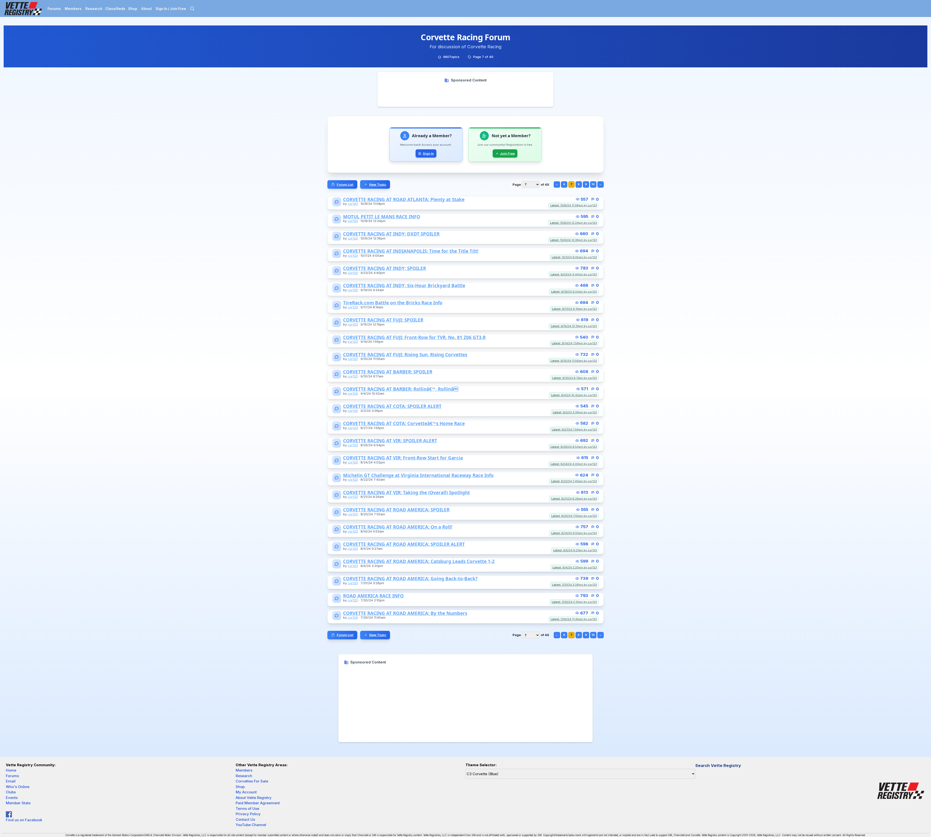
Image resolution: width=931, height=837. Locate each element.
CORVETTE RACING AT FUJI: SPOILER (383, 320)
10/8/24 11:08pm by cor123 (573, 205)
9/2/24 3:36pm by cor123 (575, 412)
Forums (54, 9)
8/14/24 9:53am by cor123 (574, 533)
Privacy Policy (248, 814)
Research (93, 9)
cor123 (353, 204)
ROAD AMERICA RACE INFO (373, 596)
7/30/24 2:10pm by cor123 (574, 602)
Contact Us (245, 819)
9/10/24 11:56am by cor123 (574, 360)
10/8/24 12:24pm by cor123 (573, 222)
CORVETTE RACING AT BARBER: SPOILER (387, 372)
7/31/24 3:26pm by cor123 (574, 584)
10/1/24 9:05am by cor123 (574, 257)
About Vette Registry (254, 797)
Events (12, 797)
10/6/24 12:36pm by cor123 (573, 240)
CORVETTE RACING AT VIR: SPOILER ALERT (390, 440)
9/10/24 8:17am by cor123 (574, 378)
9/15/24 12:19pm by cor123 (574, 326)
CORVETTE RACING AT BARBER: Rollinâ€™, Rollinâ (400, 389)
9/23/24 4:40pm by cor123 (574, 274)
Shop (132, 9)
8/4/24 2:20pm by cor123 (575, 567)
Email (11, 781)
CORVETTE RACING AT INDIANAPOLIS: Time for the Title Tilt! (410, 251)
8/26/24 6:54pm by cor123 (574, 446)
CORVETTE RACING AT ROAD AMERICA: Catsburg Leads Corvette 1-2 (419, 561)
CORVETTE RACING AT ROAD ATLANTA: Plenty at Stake (404, 199)
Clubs (11, 792)
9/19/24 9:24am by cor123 (574, 291)
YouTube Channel (251, 824)
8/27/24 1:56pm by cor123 (574, 429)
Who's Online (17, 786)
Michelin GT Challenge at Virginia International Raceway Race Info (418, 475)
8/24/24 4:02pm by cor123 (574, 464)
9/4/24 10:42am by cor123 (574, 395)
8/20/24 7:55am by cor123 (574, 516)
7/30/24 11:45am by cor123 (574, 619)
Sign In (428, 153)
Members (73, 9)
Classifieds (115, 9)
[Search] (192, 8)
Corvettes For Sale (252, 781)
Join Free (507, 153)
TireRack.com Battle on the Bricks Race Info (392, 303)
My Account (246, 792)
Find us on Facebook (24, 820)
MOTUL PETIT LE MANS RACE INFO (381, 217)
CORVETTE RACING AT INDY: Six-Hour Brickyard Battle (404, 285)
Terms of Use (247, 808)
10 (593, 184)
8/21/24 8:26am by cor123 (574, 498)
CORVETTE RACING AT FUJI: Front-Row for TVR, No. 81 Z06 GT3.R (414, 337)
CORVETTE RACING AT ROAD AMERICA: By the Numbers (405, 613)
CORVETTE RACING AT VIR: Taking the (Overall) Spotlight (406, 492)
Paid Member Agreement (258, 803)
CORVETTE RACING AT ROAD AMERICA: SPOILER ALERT (404, 544)
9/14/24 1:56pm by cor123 (574, 343)
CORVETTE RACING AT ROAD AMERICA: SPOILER (396, 510)
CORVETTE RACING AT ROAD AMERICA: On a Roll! (397, 527)
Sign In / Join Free (171, 9)
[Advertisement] (465, 94)
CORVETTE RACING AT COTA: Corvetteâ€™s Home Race (404, 423)
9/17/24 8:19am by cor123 (574, 309)
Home (11, 770)
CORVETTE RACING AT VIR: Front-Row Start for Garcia (403, 458)
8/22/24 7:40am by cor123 (574, 481)
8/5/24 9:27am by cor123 (575, 550)
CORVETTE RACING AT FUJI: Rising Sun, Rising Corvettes (405, 354)
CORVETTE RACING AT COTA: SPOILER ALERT (392, 406)
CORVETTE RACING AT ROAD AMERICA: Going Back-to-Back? (410, 578)
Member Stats (18, 803)
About (146, 9)
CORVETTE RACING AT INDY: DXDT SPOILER (391, 234)
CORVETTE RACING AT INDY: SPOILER (384, 268)
